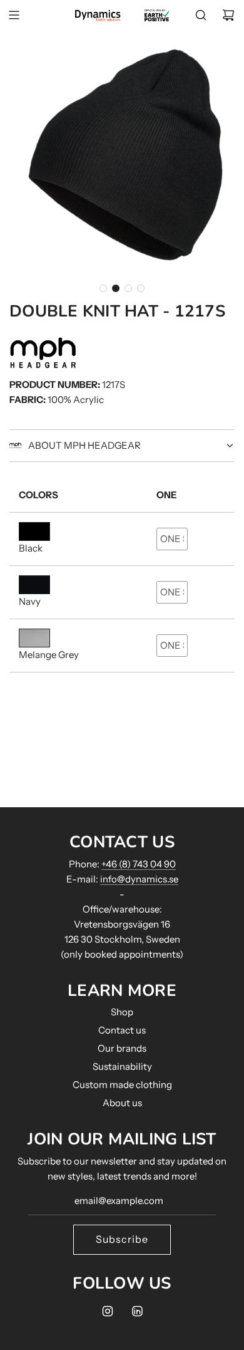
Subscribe (122, 1239)
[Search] (201, 15)
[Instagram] (107, 1311)
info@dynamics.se (139, 879)
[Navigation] (14, 15)
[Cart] (228, 15)
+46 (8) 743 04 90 (138, 864)
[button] (103, 288)
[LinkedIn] (137, 1311)
